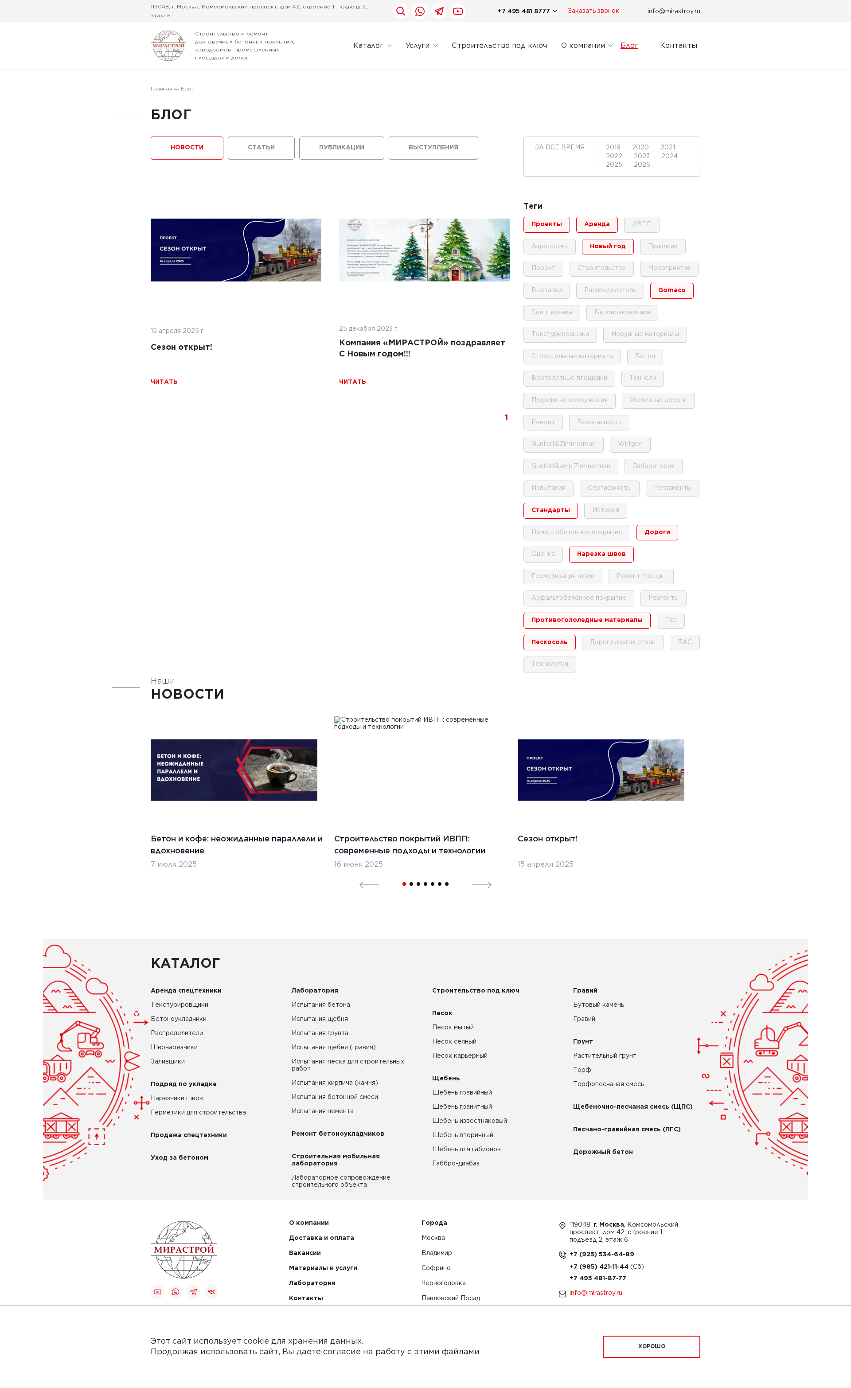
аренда (597, 224)
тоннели (642, 378)
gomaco (672, 290)
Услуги (417, 45)
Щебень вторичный (462, 1135)
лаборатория (653, 466)
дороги (657, 532)
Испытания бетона (321, 1005)
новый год (608, 246)
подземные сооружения (569, 400)
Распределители (177, 1033)
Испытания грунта (320, 1033)
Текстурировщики (179, 1005)
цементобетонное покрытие (576, 532)
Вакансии (305, 1253)
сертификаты (610, 488)
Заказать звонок (593, 11)
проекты (546, 224)
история (605, 510)
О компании (583, 45)
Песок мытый (453, 1027)
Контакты (678, 45)
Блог (629, 45)
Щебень (446, 1078)
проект (543, 268)
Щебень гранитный (462, 1107)
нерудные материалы (645, 334)
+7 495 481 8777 (524, 11)
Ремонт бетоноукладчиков (338, 1134)
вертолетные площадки (569, 378)
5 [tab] (432, 884)
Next (476, 884)
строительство (602, 268)
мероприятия (669, 268)
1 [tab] (404, 884)
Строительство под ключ (499, 45)
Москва (433, 1238)
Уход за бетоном (179, 1158)
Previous (363, 884)
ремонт (543, 422)
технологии (549, 664)
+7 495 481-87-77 (598, 1278)
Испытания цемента (323, 1111)
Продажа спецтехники (189, 1135)
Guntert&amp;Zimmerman (570, 466)
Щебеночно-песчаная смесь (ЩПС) (633, 1107)
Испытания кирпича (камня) (335, 1083)
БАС (685, 642)
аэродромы (549, 246)
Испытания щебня (320, 1019)
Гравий (585, 990)
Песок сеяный (454, 1041)
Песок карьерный (460, 1056)
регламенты (672, 488)
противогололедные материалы (587, 620)
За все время (560, 147)
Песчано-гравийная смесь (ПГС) (627, 1129)
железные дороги (658, 400)
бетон (645, 356)
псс (671, 620)
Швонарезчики (174, 1047)
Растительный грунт (604, 1056)
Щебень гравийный (462, 1092)
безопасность (599, 422)
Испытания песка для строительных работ (348, 1065)
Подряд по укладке (184, 1084)
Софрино (436, 1268)
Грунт (583, 1041)
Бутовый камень (598, 1005)
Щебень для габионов (466, 1149)
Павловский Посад (451, 1298)
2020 (641, 147)
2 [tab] (411, 884)
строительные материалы (572, 356)
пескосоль (549, 642)
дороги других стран (623, 642)
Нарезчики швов (177, 1098)
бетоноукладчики (622, 312)
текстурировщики (560, 334)
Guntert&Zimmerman (563, 444)
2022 (615, 156)
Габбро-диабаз (456, 1163)
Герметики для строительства (198, 1112)
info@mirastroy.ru (674, 11)
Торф (582, 1070)
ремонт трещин (641, 576)
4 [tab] (425, 884)
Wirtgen (630, 444)
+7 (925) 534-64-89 (602, 1254)
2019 (614, 147)
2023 (643, 156)
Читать (164, 382)
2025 (615, 165)
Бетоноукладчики (179, 1019)
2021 (667, 147)
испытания (548, 488)
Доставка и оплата (321, 1238)
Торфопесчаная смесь (608, 1084)
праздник (663, 246)
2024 (669, 156)
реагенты (663, 598)
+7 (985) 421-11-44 (600, 1267)
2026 (642, 165)
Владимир (437, 1253)
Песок (442, 1013)
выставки (546, 290)
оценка (543, 554)
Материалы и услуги (323, 1268)
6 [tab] (439, 884)
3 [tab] (418, 884)
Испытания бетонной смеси (335, 1097)
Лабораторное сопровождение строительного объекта (341, 1181)
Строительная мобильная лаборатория (336, 1160)
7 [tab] (447, 884)
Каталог (368, 45)
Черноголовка (444, 1283)
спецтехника (551, 312)
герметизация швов (562, 576)
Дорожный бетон (603, 1152)
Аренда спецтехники (186, 990)
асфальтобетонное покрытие (578, 598)
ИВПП (642, 224)
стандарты (550, 510)
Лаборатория (315, 990)
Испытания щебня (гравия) (334, 1047)
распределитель (610, 290)
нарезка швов (601, 554)
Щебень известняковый (469, 1121)
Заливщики (168, 1061)
